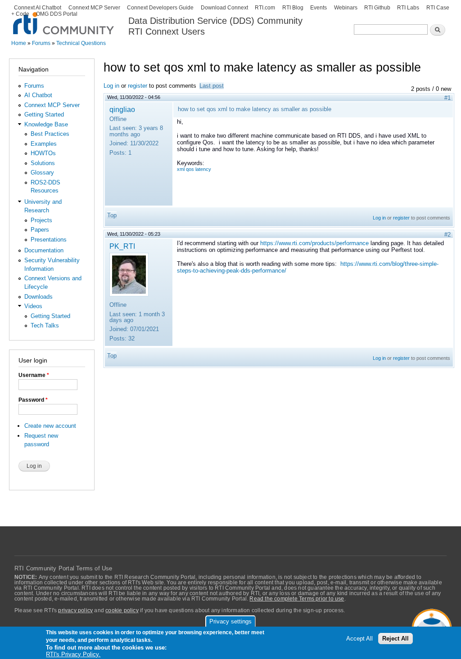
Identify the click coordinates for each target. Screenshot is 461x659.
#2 (447, 234)
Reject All (395, 638)
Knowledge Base (46, 124)
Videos (33, 306)
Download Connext (224, 7)
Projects (41, 220)
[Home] (64, 18)
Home (18, 43)
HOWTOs (43, 153)
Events (318, 7)
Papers (40, 229)
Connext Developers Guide (160, 7)
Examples (44, 143)
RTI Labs (408, 7)
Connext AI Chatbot (37, 7)
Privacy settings (230, 621)
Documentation (43, 250)
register (137, 85)
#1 (447, 97)
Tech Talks (45, 325)
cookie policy (122, 610)
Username (33, 375)
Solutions (43, 163)
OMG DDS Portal (56, 14)
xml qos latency (194, 169)
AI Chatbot (38, 95)
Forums (41, 43)
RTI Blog (292, 7)
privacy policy (75, 610)
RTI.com (265, 7)
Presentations (49, 239)
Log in (111, 85)
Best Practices (50, 133)
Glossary (42, 172)
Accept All (359, 638)
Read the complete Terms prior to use (296, 598)
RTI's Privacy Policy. (73, 654)
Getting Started (44, 114)
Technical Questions (81, 43)
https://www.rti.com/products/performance (314, 243)
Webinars (345, 7)
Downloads (38, 296)
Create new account (50, 425)
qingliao (122, 109)
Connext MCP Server (94, 7)
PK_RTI (122, 246)
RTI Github (377, 7)
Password (33, 400)
